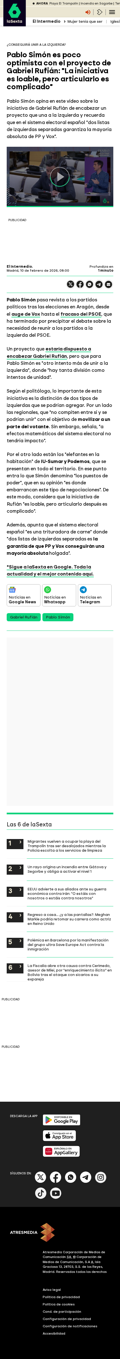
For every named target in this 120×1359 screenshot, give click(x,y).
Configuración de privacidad (67, 1319)
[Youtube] (56, 1197)
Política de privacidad (61, 1297)
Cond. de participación (62, 1312)
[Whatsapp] (70, 1181)
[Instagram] (101, 1181)
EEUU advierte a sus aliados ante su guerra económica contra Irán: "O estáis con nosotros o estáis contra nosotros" (67, 893)
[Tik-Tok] (41, 1197)
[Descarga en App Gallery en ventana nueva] (61, 1155)
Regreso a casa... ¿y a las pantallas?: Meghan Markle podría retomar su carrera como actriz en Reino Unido (69, 919)
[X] (70, 286)
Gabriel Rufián (23, 617)
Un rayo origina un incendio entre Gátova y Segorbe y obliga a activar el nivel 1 (67, 869)
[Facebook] (55, 1181)
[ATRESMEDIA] (60, 1233)
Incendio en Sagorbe (96, 3)
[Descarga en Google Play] (61, 1124)
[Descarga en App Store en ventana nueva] (59, 1140)
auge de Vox (25, 314)
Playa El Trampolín (63, 3)
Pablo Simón (58, 617)
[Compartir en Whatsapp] (89, 286)
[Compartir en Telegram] (99, 287)
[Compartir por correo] (108, 287)
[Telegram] (86, 1181)
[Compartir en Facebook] (80, 286)
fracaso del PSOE (81, 314)
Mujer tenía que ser (84, 21)
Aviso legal (52, 1290)
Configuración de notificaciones (70, 1326)
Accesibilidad (54, 1333)
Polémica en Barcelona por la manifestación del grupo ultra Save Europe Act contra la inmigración (68, 944)
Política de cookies (59, 1304)
